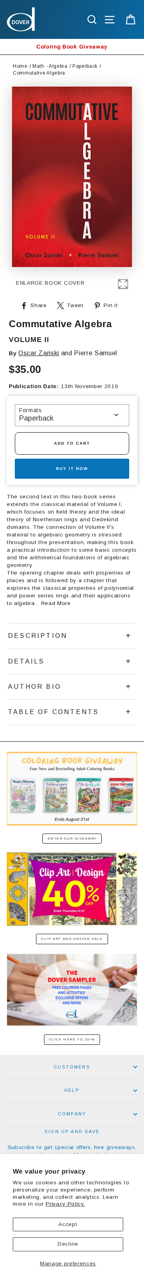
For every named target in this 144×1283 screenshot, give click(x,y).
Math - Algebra (50, 66)
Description (37, 635)
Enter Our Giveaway (72, 838)
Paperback (85, 66)
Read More (56, 603)
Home (20, 66)
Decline (68, 1244)
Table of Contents (53, 711)
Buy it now (72, 468)
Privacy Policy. (65, 1204)
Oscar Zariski (38, 353)
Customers (72, 1066)
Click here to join (72, 1039)
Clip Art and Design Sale (71, 939)
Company (72, 1113)
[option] (72, 47)
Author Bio (34, 686)
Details (26, 661)
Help (72, 1090)
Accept (67, 1224)
